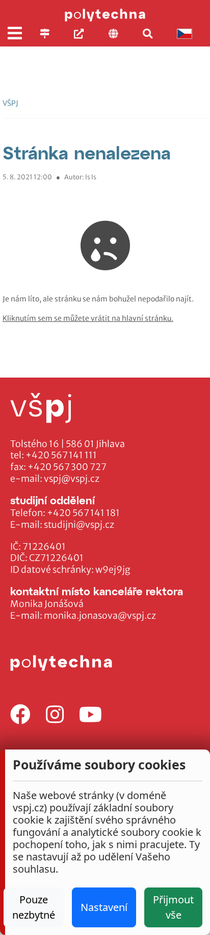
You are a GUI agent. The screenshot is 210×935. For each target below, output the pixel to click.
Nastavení (104, 907)
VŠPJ (10, 103)
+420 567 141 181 (83, 513)
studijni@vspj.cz (79, 524)
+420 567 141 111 (61, 455)
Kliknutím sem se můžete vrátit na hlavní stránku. (88, 318)
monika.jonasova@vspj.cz (100, 615)
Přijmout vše (173, 907)
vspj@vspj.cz (71, 478)
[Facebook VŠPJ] (20, 715)
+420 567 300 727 (67, 467)
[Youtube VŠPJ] (90, 715)
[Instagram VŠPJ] (55, 715)
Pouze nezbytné (33, 907)
